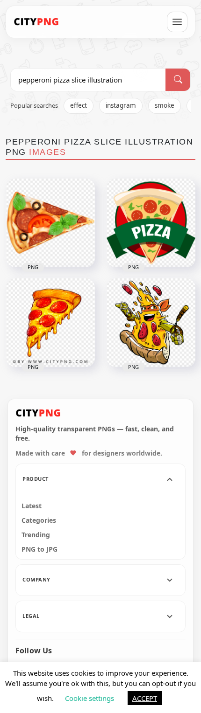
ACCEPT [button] (144, 698)
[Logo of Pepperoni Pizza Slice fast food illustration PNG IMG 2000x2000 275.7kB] (151, 223)
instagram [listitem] (121, 105)
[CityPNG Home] (36, 21)
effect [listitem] (78, 105)
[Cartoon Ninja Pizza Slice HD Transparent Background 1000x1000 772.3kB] (151, 322)
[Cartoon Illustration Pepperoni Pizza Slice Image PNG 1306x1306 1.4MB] (50, 322)
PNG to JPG (39, 549)
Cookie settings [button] (89, 698)
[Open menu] (177, 22)
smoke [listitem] (164, 105)
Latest (32, 506)
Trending (36, 535)
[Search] (177, 80)
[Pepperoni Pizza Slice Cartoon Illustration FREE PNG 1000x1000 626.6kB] (50, 223)
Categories (39, 520)
